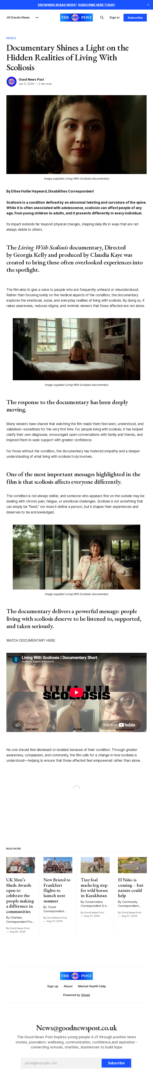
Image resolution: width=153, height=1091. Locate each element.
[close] (148, 5)
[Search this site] (102, 17)
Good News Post (31, 79)
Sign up (52, 986)
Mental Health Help (92, 986)
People (11, 38)
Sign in (115, 17)
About (68, 986)
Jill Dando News (17, 17)
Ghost (85, 995)
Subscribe (135, 18)
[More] (37, 17)
